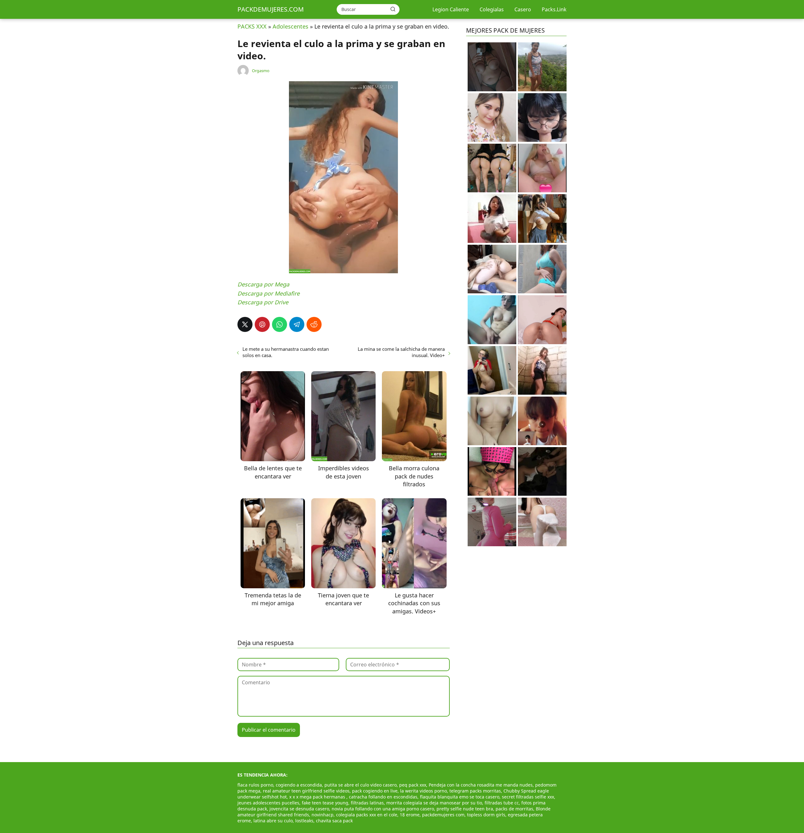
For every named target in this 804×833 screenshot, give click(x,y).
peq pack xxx (412, 785)
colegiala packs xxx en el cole (366, 815)
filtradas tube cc (502, 803)
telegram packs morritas (475, 791)
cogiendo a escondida (299, 785)
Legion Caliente (450, 9)
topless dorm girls (486, 815)
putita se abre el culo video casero (360, 785)
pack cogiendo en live (375, 791)
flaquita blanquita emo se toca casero (459, 797)
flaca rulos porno (255, 785)
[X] (245, 324)
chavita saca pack (334, 821)
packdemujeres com (443, 815)
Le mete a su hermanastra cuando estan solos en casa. (285, 352)
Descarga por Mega (263, 284)
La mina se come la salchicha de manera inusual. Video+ (401, 352)
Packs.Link (554, 9)
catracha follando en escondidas (383, 797)
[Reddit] (314, 324)
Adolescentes (290, 26)
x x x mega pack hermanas (317, 797)
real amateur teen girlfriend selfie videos (306, 791)
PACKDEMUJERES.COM (270, 9)
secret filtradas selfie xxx (528, 797)
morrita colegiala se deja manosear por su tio (434, 803)
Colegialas (492, 9)
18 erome (410, 815)
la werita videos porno (423, 791)
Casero (522, 9)
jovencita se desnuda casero (299, 809)
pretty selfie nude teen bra (465, 809)
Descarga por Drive (262, 302)
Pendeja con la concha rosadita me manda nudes (481, 785)
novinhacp (323, 815)
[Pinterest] (262, 324)
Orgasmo (260, 70)
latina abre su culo (273, 821)
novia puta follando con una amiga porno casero (383, 809)
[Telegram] (296, 324)
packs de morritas (514, 809)
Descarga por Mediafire (268, 293)
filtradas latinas (367, 803)
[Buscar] (392, 9)
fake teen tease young (325, 803)
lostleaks (304, 821)
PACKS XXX (252, 26)
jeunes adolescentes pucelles (268, 803)
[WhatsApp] (279, 324)
